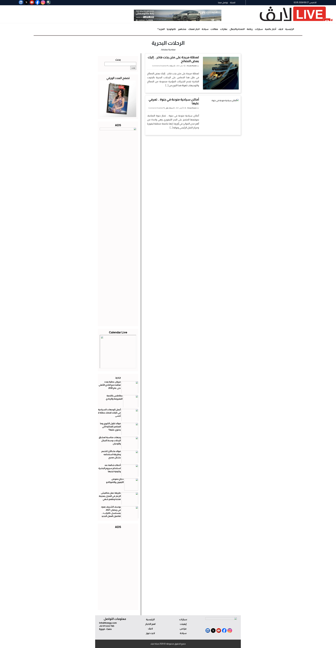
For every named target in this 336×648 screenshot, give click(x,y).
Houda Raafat (192, 66)
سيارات (259, 29)
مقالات (214, 29)
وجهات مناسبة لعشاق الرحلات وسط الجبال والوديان (110, 440)
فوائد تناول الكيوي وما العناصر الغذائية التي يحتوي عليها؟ (110, 426)
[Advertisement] (118, 568)
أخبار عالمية (270, 29)
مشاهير (182, 29)
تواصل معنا (223, 2)
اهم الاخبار (150, 624)
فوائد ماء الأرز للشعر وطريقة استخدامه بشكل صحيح (111, 454)
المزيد (162, 29)
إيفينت (183, 624)
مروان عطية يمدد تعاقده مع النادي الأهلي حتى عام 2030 (110, 385)
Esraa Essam (192, 108)
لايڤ (280, 29)
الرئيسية (289, 29)
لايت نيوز (150, 633)
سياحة (205, 29)
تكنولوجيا (171, 29)
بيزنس (183, 628)
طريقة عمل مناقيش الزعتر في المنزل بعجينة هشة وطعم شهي (110, 496)
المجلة (232, 2)
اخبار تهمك (194, 29)
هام (167, 108)
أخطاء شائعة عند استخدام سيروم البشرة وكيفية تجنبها (109, 468)
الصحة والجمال (237, 29)
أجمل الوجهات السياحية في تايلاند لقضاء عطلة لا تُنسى (109, 412)
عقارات (223, 29)
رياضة (250, 29)
